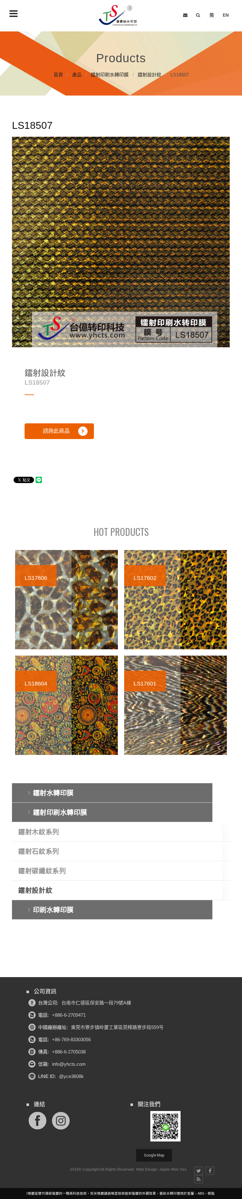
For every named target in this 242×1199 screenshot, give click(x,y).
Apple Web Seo (173, 1169)
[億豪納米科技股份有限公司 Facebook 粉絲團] (37, 1120)
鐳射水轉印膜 (53, 792)
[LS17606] (66, 599)
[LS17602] (175, 599)
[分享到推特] (198, 1171)
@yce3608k (71, 1076)
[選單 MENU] (13, 13)
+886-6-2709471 (69, 1015)
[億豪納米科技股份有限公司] (119, 15)
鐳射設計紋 (149, 74)
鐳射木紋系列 (38, 831)
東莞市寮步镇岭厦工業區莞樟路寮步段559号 (117, 1027)
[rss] (198, 1179)
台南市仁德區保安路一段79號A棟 (96, 1002)
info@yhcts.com (69, 1064)
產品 (77, 74)
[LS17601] (175, 705)
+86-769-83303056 (71, 1039)
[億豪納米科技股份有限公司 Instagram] (61, 1120)
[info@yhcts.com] (185, 15)
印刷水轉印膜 (53, 909)
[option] (121, 242)
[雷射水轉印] (121, 63)
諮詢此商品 (56, 431)
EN (226, 15)
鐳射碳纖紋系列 (42, 870)
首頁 (58, 74)
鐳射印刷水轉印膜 (110, 74)
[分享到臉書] (210, 1171)
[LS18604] (66, 705)
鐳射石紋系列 (38, 851)
